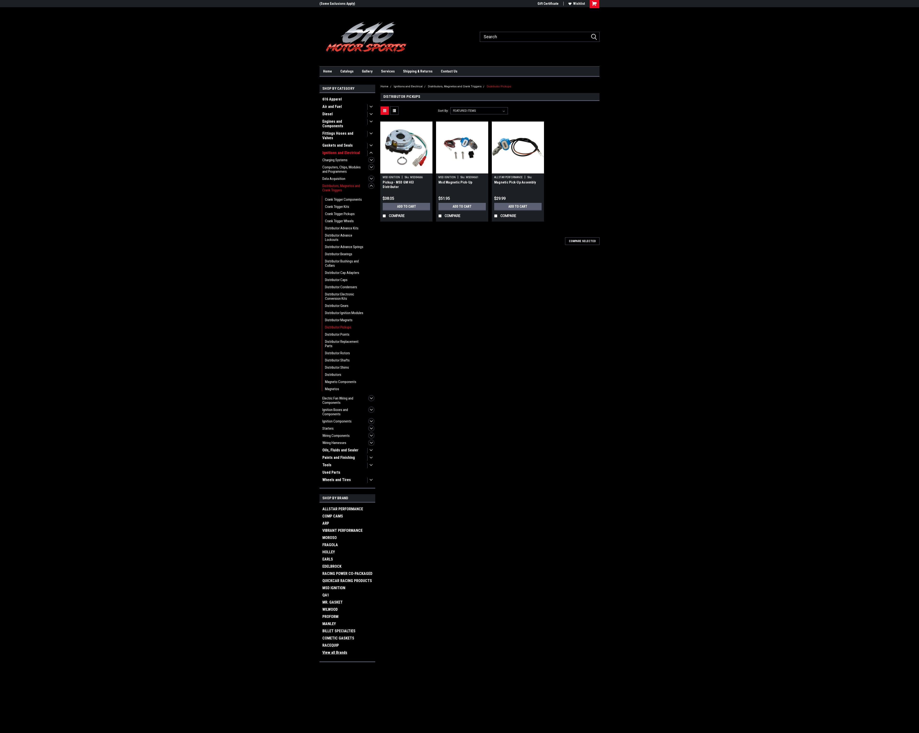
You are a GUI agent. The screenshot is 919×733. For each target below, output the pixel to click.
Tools (326, 465)
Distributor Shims (337, 367)
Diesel (327, 114)
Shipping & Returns (417, 71)
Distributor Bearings (338, 254)
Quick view (406, 170)
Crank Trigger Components (343, 199)
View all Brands (334, 652)
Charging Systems (334, 160)
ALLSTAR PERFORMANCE (342, 509)
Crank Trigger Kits (337, 207)
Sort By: (443, 110)
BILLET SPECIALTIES (338, 631)
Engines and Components (332, 123)
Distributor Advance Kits (342, 228)
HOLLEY (328, 552)
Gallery (367, 71)
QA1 (325, 595)
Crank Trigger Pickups (340, 214)
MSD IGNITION (333, 588)
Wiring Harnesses (334, 443)
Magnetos (332, 389)
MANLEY (329, 624)
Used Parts (331, 472)
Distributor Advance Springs (344, 247)
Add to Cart (406, 206)
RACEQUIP (330, 645)
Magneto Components (340, 382)
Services (388, 71)
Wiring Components (336, 435)
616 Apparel (332, 99)
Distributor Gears (336, 306)
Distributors (333, 374)
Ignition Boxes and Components (335, 412)
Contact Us (449, 71)
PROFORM (330, 616)
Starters (328, 428)
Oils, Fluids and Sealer (340, 450)
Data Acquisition (333, 179)
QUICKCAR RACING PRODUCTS (347, 580)
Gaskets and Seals (337, 145)
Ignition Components (337, 421)
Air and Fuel (332, 106)
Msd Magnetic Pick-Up (455, 182)
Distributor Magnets (339, 320)
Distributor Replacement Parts (342, 343)
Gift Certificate (548, 4)
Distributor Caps (336, 280)
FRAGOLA (330, 545)
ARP (325, 523)
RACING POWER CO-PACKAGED (347, 573)
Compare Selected (582, 241)
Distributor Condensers (341, 287)
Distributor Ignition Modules (344, 313)
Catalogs (346, 71)
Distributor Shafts (337, 360)
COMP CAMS (332, 516)
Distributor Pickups (338, 327)
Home (327, 71)
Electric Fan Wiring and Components (337, 400)
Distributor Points (337, 334)
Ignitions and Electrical (341, 152)
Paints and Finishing (338, 457)
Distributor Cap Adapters (342, 273)
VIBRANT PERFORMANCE (342, 530)
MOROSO (329, 537)
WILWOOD (330, 609)
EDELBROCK (332, 566)
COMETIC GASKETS (338, 638)
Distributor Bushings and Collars (342, 263)
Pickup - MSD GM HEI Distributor (398, 184)
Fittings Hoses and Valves (337, 135)
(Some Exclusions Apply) (337, 4)
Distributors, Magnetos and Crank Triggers (341, 188)
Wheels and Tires (336, 480)
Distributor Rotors (337, 353)
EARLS (327, 559)
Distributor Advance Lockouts (338, 237)
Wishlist (579, 4)
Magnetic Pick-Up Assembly (515, 182)
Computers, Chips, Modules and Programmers (341, 169)
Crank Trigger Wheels (339, 221)
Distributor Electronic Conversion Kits (339, 296)
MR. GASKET (332, 602)
